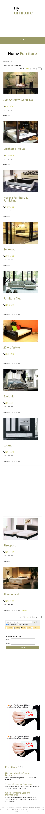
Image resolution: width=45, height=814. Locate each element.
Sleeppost (9, 545)
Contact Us (10, 808)
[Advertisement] (22, 24)
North (17, 628)
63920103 (9, 601)
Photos (17, 314)
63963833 (9, 305)
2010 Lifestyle (11, 347)
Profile (8, 115)
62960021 (9, 403)
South (23, 628)
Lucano (7, 445)
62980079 (9, 155)
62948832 (9, 452)
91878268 (9, 207)
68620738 (9, 354)
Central (10, 628)
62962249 (9, 552)
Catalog (24, 610)
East (29, 628)
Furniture (26, 810)
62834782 (9, 106)
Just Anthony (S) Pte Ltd (18, 100)
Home (3, 808)
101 (14, 767)
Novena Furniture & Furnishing (15, 199)
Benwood (9, 249)
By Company (24, 624)
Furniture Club (12, 298)
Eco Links (9, 396)
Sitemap (18, 808)
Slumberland (11, 594)
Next (27, 68)
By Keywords (12, 624)
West (35, 628)
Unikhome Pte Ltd (14, 149)
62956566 (9, 256)
